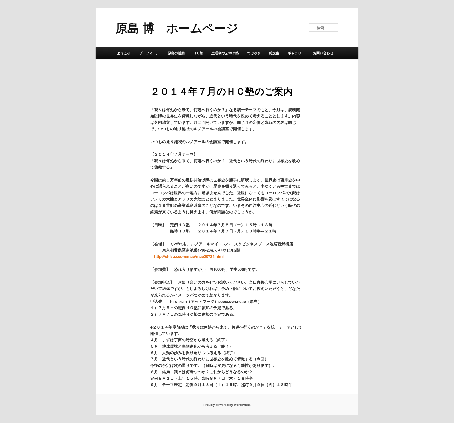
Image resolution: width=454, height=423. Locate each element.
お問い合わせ (323, 52)
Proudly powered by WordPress (227, 404)
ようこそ (124, 52)
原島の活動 (176, 52)
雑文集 (274, 52)
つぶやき (254, 52)
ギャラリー (296, 52)
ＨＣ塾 (198, 52)
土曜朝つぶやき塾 (225, 52)
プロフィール (149, 52)
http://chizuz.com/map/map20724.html (189, 256)
